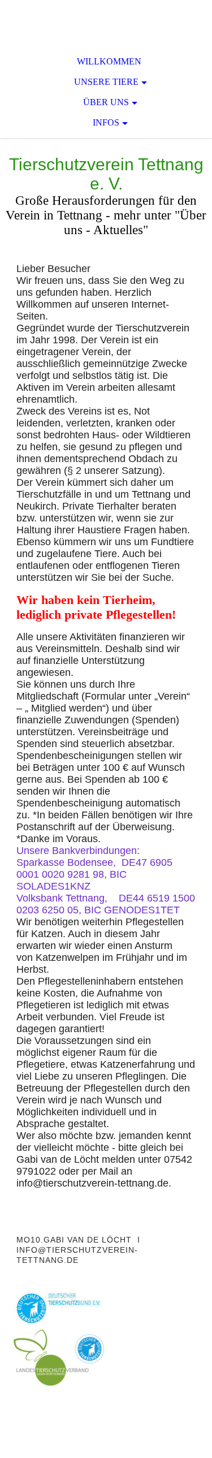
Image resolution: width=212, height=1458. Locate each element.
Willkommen (109, 61)
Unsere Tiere (106, 82)
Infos (106, 122)
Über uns (106, 102)
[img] (106, 22)
